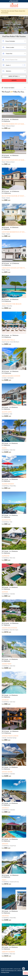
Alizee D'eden (8, 484)
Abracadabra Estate (11, 376)
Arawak (5, 916)
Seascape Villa (8, 340)
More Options (13, 76)
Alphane (5, 556)
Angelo (5, 808)
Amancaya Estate (9, 628)
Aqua (4, 880)
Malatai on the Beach (11, 304)
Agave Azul (7, 412)
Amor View (6, 664)
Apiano (5, 844)
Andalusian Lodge (10, 736)
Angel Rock (7, 772)
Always (5, 592)
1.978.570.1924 (17, 968)
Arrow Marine (8, 952)
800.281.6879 (14, 1)
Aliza (4, 448)
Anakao (5, 700)
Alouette (6, 520)
